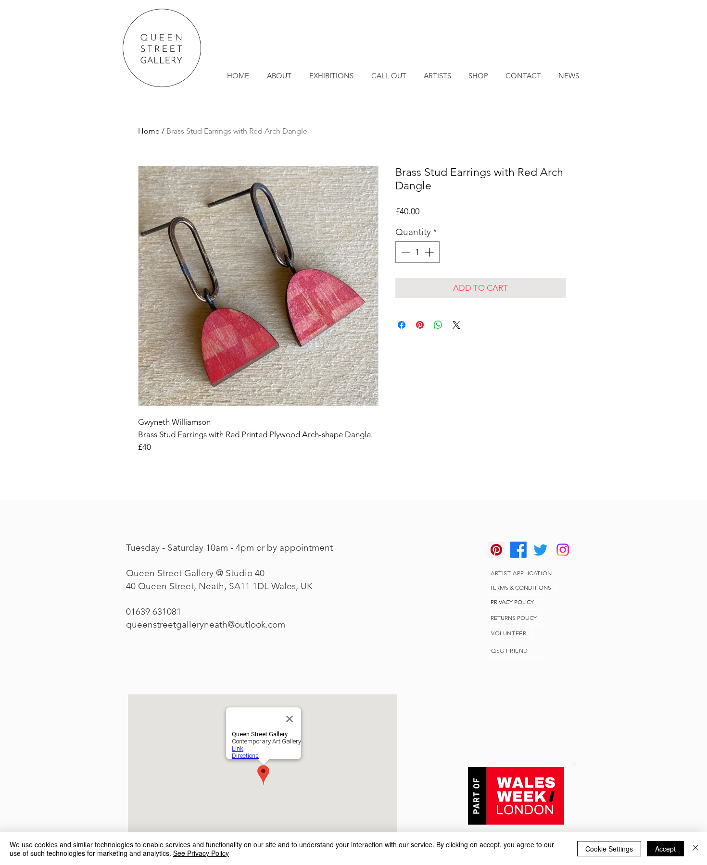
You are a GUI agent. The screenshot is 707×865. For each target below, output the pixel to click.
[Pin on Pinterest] (420, 325)
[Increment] (430, 252)
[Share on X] (456, 325)
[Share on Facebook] (401, 325)
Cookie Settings (609, 848)
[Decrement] (405, 252)
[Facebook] (518, 550)
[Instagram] (563, 550)
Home (149, 131)
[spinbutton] (417, 252)
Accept (665, 848)
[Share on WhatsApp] (438, 325)
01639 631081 (153, 611)
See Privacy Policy (201, 853)
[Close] (695, 848)
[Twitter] (540, 550)
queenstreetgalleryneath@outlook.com (205, 624)
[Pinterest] (496, 550)
